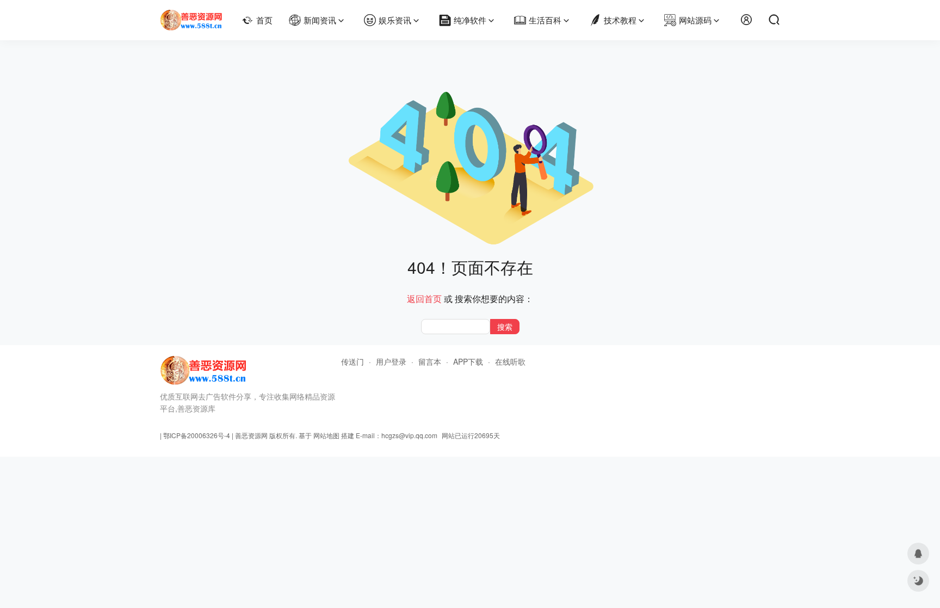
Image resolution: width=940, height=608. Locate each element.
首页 (264, 20)
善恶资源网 (251, 435)
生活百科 (545, 20)
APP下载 (468, 361)
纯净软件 (470, 20)
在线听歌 (510, 361)
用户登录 (391, 361)
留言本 (429, 361)
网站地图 (326, 435)
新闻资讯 (320, 20)
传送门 (352, 361)
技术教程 (620, 20)
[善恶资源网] (191, 15)
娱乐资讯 (395, 20)
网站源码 (695, 20)
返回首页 (424, 298)
